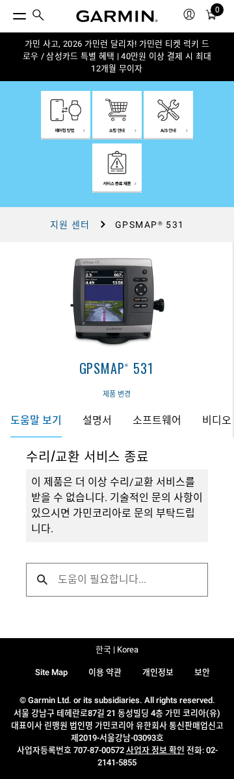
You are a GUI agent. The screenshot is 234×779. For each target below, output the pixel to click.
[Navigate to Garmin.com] (117, 16)
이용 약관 (105, 672)
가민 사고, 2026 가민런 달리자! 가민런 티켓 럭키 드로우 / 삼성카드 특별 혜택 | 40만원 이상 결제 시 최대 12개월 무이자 (117, 56)
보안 (202, 672)
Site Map (51, 672)
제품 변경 (117, 394)
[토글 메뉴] (8, 13)
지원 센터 (70, 224)
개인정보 (158, 672)
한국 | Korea (117, 649)
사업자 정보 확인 (155, 750)
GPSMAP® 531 (116, 368)
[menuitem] (38, 16)
